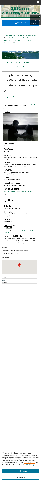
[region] (20, 465)
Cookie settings (29, 462)
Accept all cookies (20, 471)
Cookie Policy (29, 465)
